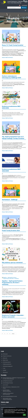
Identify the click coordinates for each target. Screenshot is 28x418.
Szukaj (24, 7)
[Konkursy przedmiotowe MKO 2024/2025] (14, 160)
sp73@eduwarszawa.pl (7, 380)
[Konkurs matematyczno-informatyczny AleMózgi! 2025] (14, 67)
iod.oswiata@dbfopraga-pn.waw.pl (10, 396)
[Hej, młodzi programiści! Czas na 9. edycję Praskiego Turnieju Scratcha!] (14, 128)
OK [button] (24, 414)
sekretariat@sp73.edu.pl (8, 382)
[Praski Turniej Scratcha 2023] (14, 222)
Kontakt (4, 370)
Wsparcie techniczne (7, 356)
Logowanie (24, 5)
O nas (4, 368)
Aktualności (5, 372)
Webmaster (5, 354)
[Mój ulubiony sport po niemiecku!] (14, 254)
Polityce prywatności (20, 412)
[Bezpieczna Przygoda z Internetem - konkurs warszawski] (14, 306)
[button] (20, 5)
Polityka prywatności (7, 364)
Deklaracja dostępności (7, 366)
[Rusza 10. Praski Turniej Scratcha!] (14, 36)
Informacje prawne (7, 362)
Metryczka (5, 358)
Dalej (13, 333)
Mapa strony (5, 360)
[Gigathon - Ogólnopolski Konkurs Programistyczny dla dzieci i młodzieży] (14, 278)
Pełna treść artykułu (7, 57)
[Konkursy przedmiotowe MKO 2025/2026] (14, 98)
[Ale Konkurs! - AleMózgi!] (14, 191)
